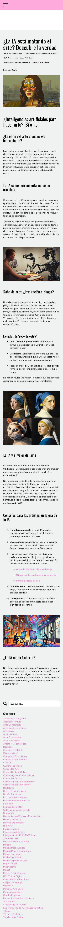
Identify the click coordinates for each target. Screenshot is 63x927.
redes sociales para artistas (18, 898)
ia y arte (7, 58)
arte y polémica (12, 740)
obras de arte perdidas (16, 879)
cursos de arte (11, 768)
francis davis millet (13, 806)
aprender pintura (12, 721)
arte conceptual (12, 724)
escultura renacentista (15, 797)
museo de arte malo (14, 873)
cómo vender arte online (17, 784)
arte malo (8, 731)
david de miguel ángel (15, 791)
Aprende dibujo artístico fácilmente (34, 569)
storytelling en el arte (14, 904)
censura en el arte (13, 750)
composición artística (15, 756)
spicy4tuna (9, 901)
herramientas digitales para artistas (42, 53)
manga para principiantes (17, 851)
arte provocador (12, 737)
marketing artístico (13, 857)
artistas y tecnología (13, 53)
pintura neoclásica (13, 892)
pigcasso (8, 885)
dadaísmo (8, 787)
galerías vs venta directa (16, 809)
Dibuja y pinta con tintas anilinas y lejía (36, 574)
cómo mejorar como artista (18, 775)
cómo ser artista (12, 778)
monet (6, 869)
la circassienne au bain (16, 841)
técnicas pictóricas (13, 914)
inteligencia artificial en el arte (17, 62)
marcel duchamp (12, 854)
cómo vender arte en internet (19, 781)
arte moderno (10, 734)
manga (7, 844)
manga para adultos (14, 847)
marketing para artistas (16, 860)
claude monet (10, 753)
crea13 (7, 762)
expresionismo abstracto (16, 800)
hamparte (8, 813)
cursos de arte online (15, 772)
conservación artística (15, 759)
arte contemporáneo (14, 727)
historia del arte (12, 819)
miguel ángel (10, 863)
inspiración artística (23, 58)
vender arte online (41, 62)
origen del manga (12, 882)
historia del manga (13, 822)
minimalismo (9, 866)
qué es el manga (12, 895)
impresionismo (11, 828)
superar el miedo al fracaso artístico (23, 907)
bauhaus (8, 746)
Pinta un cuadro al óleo (28, 580)
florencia (8, 803)
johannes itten (11, 838)
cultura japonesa (12, 765)
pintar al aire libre (13, 888)
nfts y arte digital (12, 876)
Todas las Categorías (14, 718)
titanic (6, 910)
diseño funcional (12, 794)
